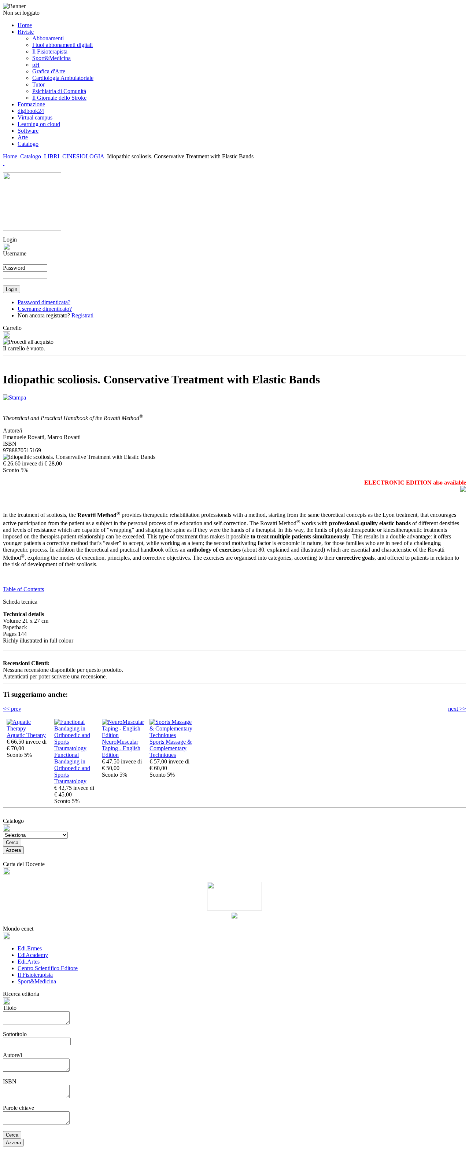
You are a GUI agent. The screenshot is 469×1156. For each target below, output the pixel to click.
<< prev (12, 709)
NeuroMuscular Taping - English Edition (121, 748)
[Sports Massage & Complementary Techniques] (171, 735)
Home (10, 156)
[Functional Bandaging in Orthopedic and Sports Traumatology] (76, 748)
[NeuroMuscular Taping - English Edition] (124, 735)
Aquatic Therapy (26, 735)
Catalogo (30, 156)
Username (14, 253)
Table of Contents (23, 589)
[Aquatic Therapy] (29, 728)
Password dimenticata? (44, 302)
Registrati (82, 315)
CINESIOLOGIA (83, 156)
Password (14, 268)
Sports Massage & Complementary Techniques (170, 748)
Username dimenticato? (45, 309)
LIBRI (51, 156)
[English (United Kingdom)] (3, 163)
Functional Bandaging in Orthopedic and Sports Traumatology (72, 768)
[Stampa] (14, 396)
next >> (457, 709)
